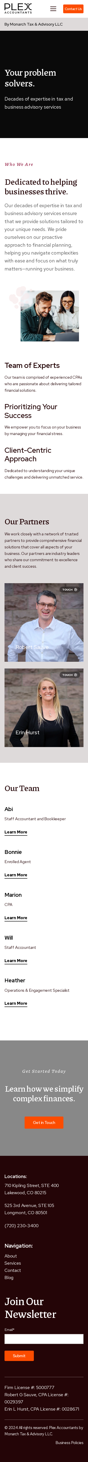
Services (13, 1263)
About (11, 1256)
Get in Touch (44, 1122)
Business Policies (69, 1442)
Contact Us (73, 9)
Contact (13, 1270)
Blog (9, 1277)
